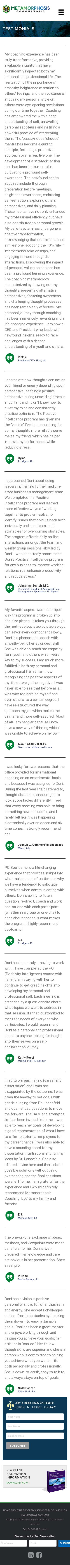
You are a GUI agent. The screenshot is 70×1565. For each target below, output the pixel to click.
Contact (43, 1514)
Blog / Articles (57, 1510)
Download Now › (17, 1482)
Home (6, 1510)
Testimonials (29, 1514)
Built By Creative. (35, 1529)
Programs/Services (35, 1510)
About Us (16, 1510)
